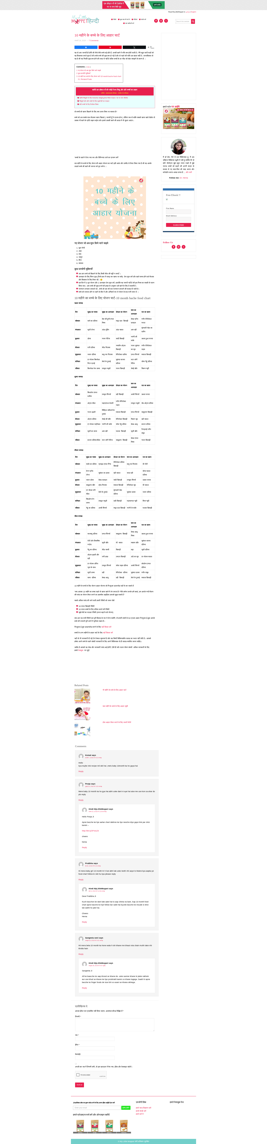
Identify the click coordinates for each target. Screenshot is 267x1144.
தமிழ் (188, 12)
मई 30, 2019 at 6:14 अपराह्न (93, 866)
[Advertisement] (114, 139)
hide (88, 67)
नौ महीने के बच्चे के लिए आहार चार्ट (114, 690)
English (193, 12)
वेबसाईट (78, 1054)
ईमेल (77, 1045)
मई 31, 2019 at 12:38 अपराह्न (97, 891)
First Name (170, 208)
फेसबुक (80, 650)
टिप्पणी (78, 1017)
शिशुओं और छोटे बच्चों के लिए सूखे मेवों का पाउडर (94, 101)
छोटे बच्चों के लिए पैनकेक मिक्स (89, 104)
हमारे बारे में (139, 1114)
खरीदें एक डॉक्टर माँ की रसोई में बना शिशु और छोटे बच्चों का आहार (114, 91)
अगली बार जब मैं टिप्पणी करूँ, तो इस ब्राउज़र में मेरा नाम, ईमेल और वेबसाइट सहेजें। (103, 1067)
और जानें (189, 172)
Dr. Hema (184, 178)
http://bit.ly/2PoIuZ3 (90, 831)
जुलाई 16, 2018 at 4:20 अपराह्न (93, 786)
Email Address (171, 216)
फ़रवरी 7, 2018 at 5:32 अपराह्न (93, 757)
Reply (81, 771)
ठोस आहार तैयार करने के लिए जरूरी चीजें (117, 722)
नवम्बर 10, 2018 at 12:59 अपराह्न (97, 811)
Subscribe (178, 225)
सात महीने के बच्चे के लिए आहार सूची (115, 706)
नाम (77, 1035)
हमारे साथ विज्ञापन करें (143, 1108)
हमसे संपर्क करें (141, 1111)
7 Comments (93, 40)
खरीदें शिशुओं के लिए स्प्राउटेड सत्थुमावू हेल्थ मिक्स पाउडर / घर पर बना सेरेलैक (103, 98)
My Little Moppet (85, 21)
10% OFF (125, 1108)
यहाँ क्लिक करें (106, 627)
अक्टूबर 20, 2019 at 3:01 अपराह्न (94, 940)
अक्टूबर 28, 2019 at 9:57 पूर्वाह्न (97, 965)
